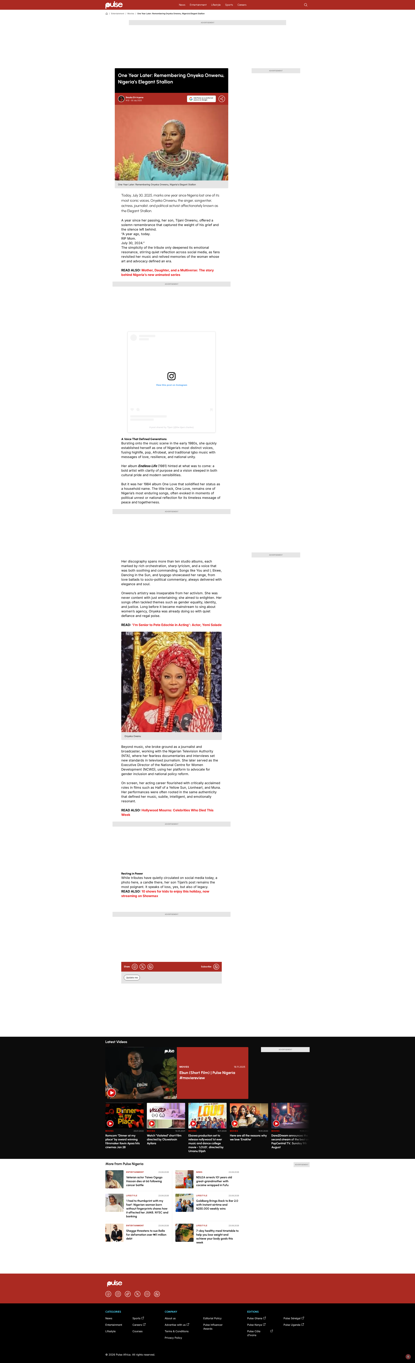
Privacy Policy (173, 1337)
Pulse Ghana (254, 1318)
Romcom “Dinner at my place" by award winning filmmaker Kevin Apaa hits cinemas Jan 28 (122, 1141)
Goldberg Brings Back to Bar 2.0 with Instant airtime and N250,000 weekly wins (217, 1204)
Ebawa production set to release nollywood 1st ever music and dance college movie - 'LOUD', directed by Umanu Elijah (206, 1143)
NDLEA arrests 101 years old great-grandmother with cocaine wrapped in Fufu (214, 1181)
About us (170, 1318)
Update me (132, 977)
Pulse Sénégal (292, 1318)
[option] (124, 1129)
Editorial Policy (212, 1318)
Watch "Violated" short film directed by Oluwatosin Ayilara (164, 1139)
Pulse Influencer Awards (213, 1326)
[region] (207, 1129)
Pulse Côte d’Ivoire (253, 1333)
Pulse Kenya (254, 1324)
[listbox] (207, 1129)
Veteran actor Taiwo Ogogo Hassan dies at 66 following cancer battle (144, 1181)
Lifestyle (216, 4)
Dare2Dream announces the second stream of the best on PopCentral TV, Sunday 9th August (290, 1141)
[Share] (222, 99)
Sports (229, 4)
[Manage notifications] (408, 1356)
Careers (241, 4)
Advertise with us (175, 1324)
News (182, 4)
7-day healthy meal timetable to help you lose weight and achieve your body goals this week (217, 1236)
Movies (130, 13)
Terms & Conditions (177, 1331)
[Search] (306, 4)
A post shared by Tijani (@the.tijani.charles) (171, 427)
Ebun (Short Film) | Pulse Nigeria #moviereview (207, 1075)
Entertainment (198, 4)
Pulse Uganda (292, 1324)
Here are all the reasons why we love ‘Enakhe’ (248, 1137)
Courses (137, 1331)
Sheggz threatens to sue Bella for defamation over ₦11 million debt (146, 1234)
